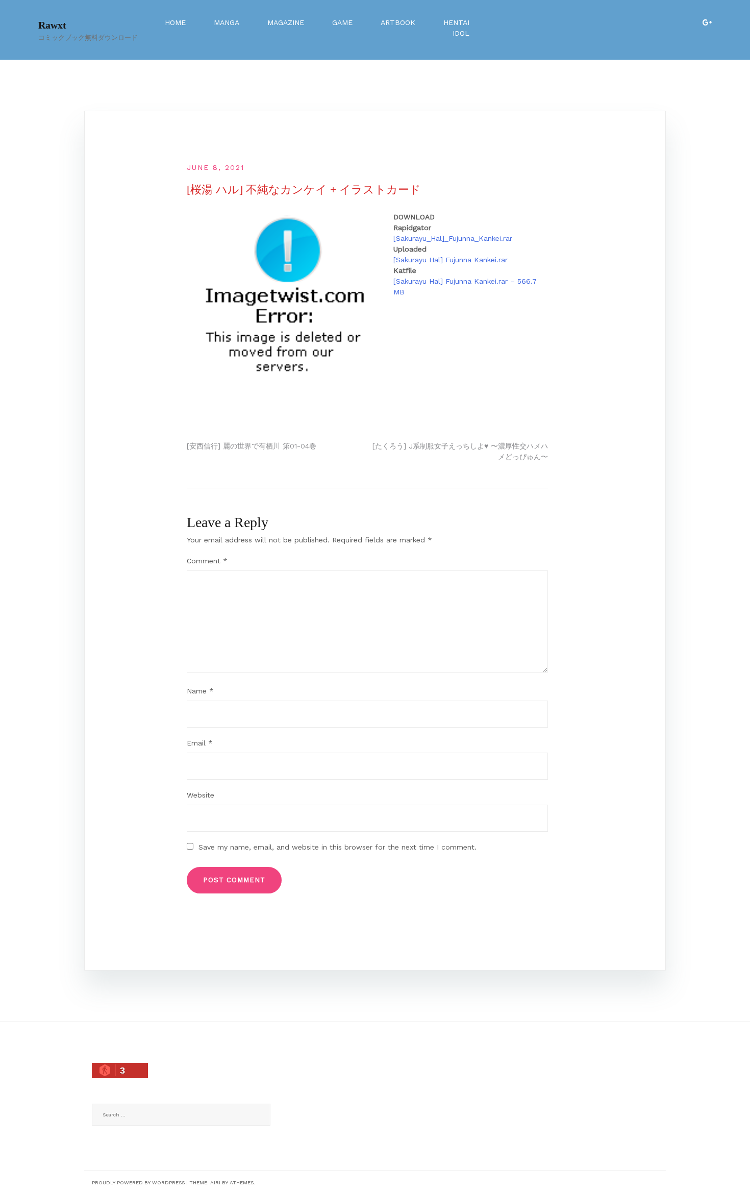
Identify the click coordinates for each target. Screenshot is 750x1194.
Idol (461, 33)
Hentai (456, 22)
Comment (207, 561)
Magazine (285, 22)
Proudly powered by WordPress (138, 1182)
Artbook (398, 22)
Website (200, 795)
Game (342, 22)
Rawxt (52, 25)
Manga (226, 22)
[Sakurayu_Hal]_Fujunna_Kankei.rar (452, 238)
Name (200, 691)
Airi (215, 1182)
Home (175, 22)
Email (200, 743)
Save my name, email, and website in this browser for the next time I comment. (337, 847)
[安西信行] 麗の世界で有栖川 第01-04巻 (251, 446)
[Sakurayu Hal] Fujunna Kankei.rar (450, 260)
